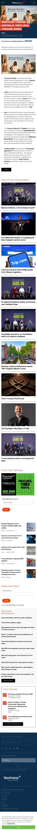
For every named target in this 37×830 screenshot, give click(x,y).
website (32, 80)
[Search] (34, 2)
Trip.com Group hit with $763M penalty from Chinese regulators (17, 271)
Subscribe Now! (8, 755)
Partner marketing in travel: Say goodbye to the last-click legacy (17, 675)
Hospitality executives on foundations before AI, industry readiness (16, 335)
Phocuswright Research (14, 736)
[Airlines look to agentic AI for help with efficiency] (31, 550)
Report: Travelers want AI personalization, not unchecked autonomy (17, 635)
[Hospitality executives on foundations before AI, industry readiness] (18, 320)
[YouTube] (17, 748)
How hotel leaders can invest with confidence (16, 618)
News (3, 33)
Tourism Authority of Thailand (17, 128)
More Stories (8, 680)
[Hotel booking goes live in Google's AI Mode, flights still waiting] (31, 527)
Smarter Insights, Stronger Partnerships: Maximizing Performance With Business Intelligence (17, 705)
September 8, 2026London (13, 719)
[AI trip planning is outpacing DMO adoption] (31, 562)
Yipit (30, 107)
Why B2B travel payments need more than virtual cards (17, 649)
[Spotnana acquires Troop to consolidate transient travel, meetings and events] (31, 574)
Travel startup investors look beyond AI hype (17, 459)
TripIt (6, 92)
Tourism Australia (10, 78)
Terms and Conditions (11, 605)
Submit (18, 766)
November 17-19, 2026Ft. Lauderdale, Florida (14, 696)
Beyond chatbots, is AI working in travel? (18, 208)
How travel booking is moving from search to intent (16, 642)
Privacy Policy (23, 769)
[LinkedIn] (6, 748)
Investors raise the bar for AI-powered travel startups (11, 537)
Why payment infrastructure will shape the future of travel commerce (18, 628)
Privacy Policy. (21, 605)
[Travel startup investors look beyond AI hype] (18, 444)
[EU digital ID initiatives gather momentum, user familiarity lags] (18, 288)
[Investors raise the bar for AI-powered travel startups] (31, 539)
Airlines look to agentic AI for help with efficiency (13, 548)
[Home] (18, 2)
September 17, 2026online (13, 711)
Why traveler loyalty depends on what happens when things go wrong (17, 668)
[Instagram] (10, 748)
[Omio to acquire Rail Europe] (18, 384)
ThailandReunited (29, 130)
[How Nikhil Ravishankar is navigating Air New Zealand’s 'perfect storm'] (18, 223)
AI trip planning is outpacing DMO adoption (12, 560)
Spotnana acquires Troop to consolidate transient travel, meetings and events (11, 572)
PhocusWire (8, 36)
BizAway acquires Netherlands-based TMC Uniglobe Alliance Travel (16, 367)
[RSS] (14, 748)
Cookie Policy (11, 823)
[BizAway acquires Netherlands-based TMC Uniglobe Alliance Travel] (18, 352)
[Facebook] (2, 748)
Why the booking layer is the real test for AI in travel (16, 656)
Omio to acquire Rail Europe (12, 398)
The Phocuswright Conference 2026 (20, 694)
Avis (5, 112)
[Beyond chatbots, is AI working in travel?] (18, 194)
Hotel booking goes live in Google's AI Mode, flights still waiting (11, 526)
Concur (25, 98)
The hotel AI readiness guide (11, 622)
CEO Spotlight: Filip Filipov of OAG (15, 428)
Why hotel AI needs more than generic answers (17, 662)
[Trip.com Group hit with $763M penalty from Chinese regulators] (18, 256)
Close (18, 827)
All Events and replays (13, 724)
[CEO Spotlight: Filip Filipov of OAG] (18, 414)
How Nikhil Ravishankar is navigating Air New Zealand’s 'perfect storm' (18, 239)
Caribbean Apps (9, 149)
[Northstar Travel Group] (12, 778)
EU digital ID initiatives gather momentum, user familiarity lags (18, 303)
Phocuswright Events (13, 743)
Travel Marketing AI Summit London (20, 716)
